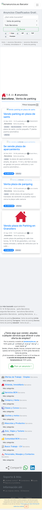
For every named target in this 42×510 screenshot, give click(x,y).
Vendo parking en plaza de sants (19, 115)
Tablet (20, 498)
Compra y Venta (15, 400)
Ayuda (34, 480)
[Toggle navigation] (37, 5)
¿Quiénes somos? (11, 480)
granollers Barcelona (8, 314)
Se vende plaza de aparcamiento (15, 148)
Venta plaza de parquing (18, 184)
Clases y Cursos (15, 408)
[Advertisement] (21, 69)
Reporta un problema (12, 483)
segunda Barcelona (7, 311)
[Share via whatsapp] (25, 468)
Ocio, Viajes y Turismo (18, 431)
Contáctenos (25, 480)
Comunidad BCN (15, 439)
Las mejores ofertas (12, 491)
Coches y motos (15, 415)
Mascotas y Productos (18, 423)
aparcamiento (19, 306)
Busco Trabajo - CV (17, 446)
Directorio (25, 491)
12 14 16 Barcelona (7, 309)
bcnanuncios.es (30, 341)
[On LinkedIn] (32, 468)
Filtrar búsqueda (29, 105)
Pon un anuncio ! (22, 366)
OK (26, 506)
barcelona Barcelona (25, 311)
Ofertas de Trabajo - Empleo (21, 377)
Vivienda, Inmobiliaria (17, 385)
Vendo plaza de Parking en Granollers (19, 227)
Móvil (12, 498)
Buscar (22, 29)
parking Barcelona (25, 314)
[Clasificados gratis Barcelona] (15, 5)
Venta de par (24, 323)
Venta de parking (10, 318)
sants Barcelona (23, 309)
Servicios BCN (14, 392)
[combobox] (21, 21)
